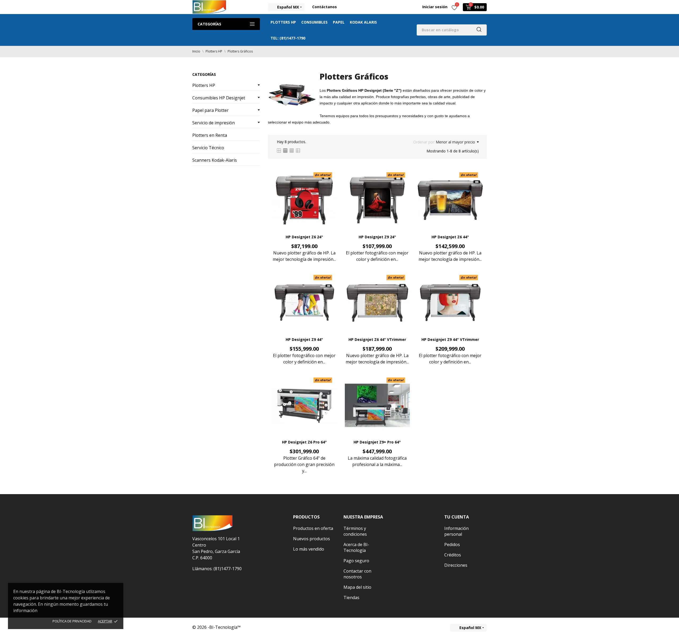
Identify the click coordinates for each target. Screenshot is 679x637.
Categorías (209, 24)
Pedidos (452, 544)
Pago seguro (356, 561)
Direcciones (455, 565)
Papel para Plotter (210, 110)
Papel (339, 22)
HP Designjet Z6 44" (450, 236)
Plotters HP (283, 22)
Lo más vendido (308, 549)
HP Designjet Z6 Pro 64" (304, 442)
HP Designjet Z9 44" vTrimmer (450, 339)
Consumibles (314, 22)
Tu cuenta (456, 517)
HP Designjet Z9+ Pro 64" (377, 442)
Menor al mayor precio (455, 141)
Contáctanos (324, 6)
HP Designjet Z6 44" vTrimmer (377, 339)
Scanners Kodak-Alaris (214, 160)
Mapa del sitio (357, 587)
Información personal (456, 531)
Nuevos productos (311, 539)
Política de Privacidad (72, 621)
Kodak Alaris (363, 22)
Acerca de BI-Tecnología (356, 547)
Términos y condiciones (355, 531)
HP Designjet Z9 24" (377, 236)
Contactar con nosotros (357, 574)
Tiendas (351, 597)
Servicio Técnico (208, 148)
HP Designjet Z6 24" (304, 236)
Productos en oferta (313, 528)
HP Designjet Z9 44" (304, 339)
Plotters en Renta (209, 135)
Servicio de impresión (213, 123)
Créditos (452, 555)
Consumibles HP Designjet (218, 98)
